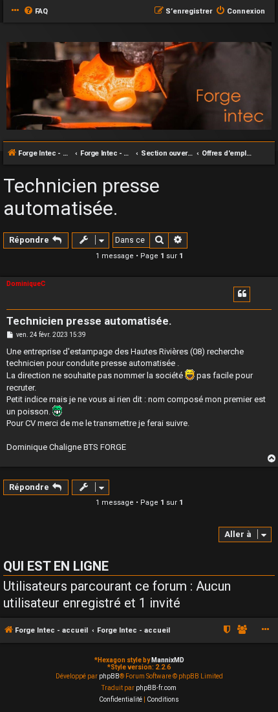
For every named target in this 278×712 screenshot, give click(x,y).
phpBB (109, 676)
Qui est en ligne (56, 566)
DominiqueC (25, 283)
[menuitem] (35, 11)
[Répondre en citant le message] (241, 294)
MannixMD (167, 660)
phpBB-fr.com (156, 687)
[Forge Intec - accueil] (139, 86)
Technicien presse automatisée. (81, 196)
